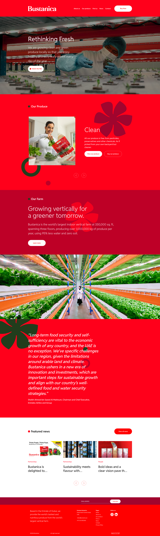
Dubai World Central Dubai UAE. (84, 512)
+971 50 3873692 (81, 520)
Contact (108, 9)
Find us (95, 9)
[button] (76, 175)
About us (77, 9)
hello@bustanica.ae (82, 518)
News (101, 9)
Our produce (86, 9)
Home (97, 512)
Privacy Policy (99, 525)
